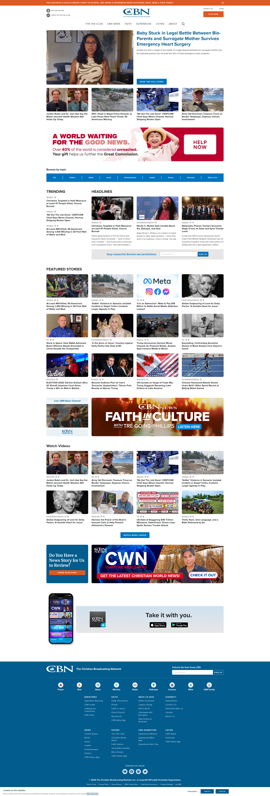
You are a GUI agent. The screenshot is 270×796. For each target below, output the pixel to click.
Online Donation (146, 701)
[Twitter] (145, 771)
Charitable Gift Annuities (145, 713)
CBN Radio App (173, 741)
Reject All (207, 791)
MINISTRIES (90, 697)
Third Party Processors (149, 784)
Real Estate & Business (145, 720)
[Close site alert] (222, 3)
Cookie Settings (192, 791)
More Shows (117, 752)
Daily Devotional (119, 701)
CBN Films (89, 715)
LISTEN (160, 24)
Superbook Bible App (146, 739)
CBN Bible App (118, 720)
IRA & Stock (144, 708)
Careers (169, 712)
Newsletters (171, 701)
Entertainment (130, 177)
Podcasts (191, 177)
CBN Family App (119, 756)
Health (152, 177)
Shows (171, 177)
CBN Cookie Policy (131, 784)
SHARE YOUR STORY (67, 572)
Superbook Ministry (147, 734)
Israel (108, 177)
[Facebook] (131, 771)
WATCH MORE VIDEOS (135, 535)
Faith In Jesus (118, 708)
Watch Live (212, 177)
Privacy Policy (104, 784)
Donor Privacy (117, 784)
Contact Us (208, 9)
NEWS (87, 730)
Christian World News (118, 739)
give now (213, 14)
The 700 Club (94, 24)
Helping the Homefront (90, 709)
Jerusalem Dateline (120, 748)
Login (221, 9)
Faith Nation (117, 744)
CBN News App (91, 757)
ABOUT (173, 24)
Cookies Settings (166, 784)
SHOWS (115, 730)
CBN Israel (89, 704)
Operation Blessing (93, 701)
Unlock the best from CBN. (186, 667)
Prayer (114, 704)
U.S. (54, 177)
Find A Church (118, 712)
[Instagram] (138, 771)
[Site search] (183, 24)
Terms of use (91, 784)
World (91, 177)
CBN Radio (170, 734)
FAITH (128, 24)
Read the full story (152, 81)
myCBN (178, 784)
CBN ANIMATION (147, 730)
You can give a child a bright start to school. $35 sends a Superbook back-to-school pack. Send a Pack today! (109, 2)
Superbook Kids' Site (148, 744)
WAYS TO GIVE (146, 697)
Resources (116, 716)
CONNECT (170, 697)
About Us (170, 716)
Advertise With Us (174, 708)
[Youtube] (124, 771)
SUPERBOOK (143, 24)
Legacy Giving (145, 704)
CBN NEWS (113, 24)
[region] (135, 791)
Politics (72, 177)
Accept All (222, 791)
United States (91, 734)
